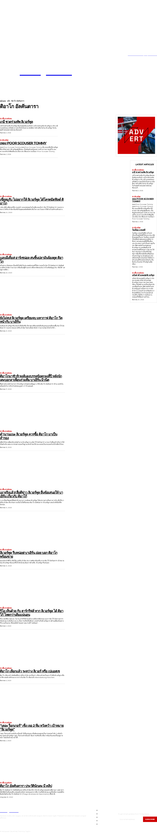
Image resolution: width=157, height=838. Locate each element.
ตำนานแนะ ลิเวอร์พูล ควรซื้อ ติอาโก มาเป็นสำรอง (28, 436)
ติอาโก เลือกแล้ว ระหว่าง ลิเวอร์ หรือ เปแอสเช (30, 671)
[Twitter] (11, 55)
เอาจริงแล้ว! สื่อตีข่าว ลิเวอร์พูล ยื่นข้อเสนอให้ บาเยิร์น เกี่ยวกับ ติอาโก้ (31, 494)
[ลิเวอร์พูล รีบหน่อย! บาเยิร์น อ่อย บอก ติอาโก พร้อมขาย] (32, 530)
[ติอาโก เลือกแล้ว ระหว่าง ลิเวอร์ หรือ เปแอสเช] (32, 648)
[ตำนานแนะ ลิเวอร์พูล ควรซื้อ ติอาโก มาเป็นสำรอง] (32, 411)
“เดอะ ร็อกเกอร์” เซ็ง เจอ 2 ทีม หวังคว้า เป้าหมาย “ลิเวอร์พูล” (32, 727)
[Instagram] (4, 55)
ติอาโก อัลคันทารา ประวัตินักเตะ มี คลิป (26, 786)
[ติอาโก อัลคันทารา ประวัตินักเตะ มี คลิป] (32, 763)
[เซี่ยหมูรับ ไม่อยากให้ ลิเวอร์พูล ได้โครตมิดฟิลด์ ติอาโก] (32, 176)
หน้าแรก (3, 101)
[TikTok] (8, 55)
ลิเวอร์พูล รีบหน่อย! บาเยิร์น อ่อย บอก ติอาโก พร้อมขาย (28, 555)
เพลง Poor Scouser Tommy (23, 143)
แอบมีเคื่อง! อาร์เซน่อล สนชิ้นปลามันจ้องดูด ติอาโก (31, 259)
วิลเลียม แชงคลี (138, 230)
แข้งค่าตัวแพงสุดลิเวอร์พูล (143, 275)
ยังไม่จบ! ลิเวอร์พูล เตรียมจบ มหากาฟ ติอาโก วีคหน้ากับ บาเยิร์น (31, 320)
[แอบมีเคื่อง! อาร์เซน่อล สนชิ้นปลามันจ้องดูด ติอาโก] (32, 234)
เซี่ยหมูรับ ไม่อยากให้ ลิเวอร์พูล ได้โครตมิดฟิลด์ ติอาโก (32, 201)
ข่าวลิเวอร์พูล (4, 140)
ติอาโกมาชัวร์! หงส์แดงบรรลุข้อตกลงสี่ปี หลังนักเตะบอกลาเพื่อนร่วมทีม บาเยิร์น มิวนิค (31, 378)
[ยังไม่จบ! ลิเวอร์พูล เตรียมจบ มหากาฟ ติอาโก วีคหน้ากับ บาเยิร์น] (32, 295)
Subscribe (150, 819)
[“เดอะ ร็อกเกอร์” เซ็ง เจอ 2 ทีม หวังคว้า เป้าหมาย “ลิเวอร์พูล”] (32, 702)
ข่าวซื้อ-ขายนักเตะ (6, 118)
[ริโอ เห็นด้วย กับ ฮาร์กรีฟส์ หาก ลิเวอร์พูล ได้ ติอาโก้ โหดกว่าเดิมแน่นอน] (32, 588)
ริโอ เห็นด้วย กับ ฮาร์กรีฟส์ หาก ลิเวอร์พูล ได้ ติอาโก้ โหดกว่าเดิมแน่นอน (31, 613)
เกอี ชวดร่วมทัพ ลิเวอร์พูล (16, 122)
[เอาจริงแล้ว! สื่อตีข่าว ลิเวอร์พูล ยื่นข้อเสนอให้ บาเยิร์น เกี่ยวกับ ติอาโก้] (32, 469)
